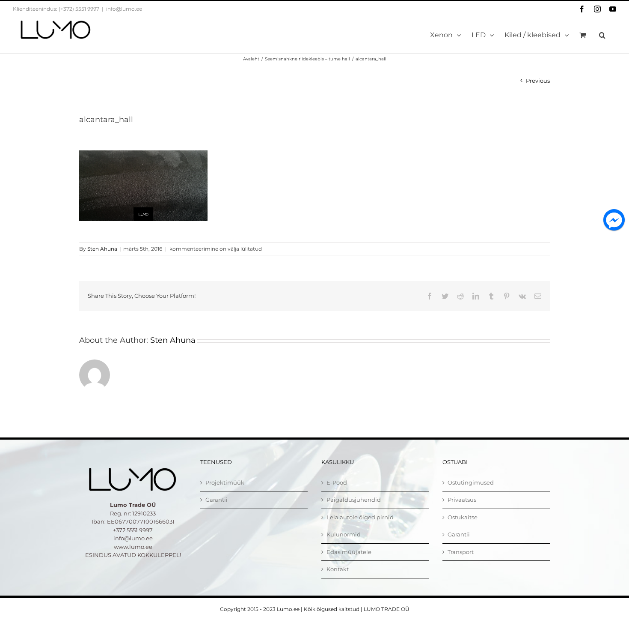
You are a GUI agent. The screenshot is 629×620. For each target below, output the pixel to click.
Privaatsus (462, 499)
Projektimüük (224, 482)
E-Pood (336, 482)
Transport (461, 551)
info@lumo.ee (124, 9)
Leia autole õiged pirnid (360, 517)
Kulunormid (343, 534)
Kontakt (337, 569)
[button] (602, 35)
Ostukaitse (463, 517)
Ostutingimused (471, 482)
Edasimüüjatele (348, 551)
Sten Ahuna (102, 249)
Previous (538, 80)
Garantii (216, 499)
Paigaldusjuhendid (353, 499)
